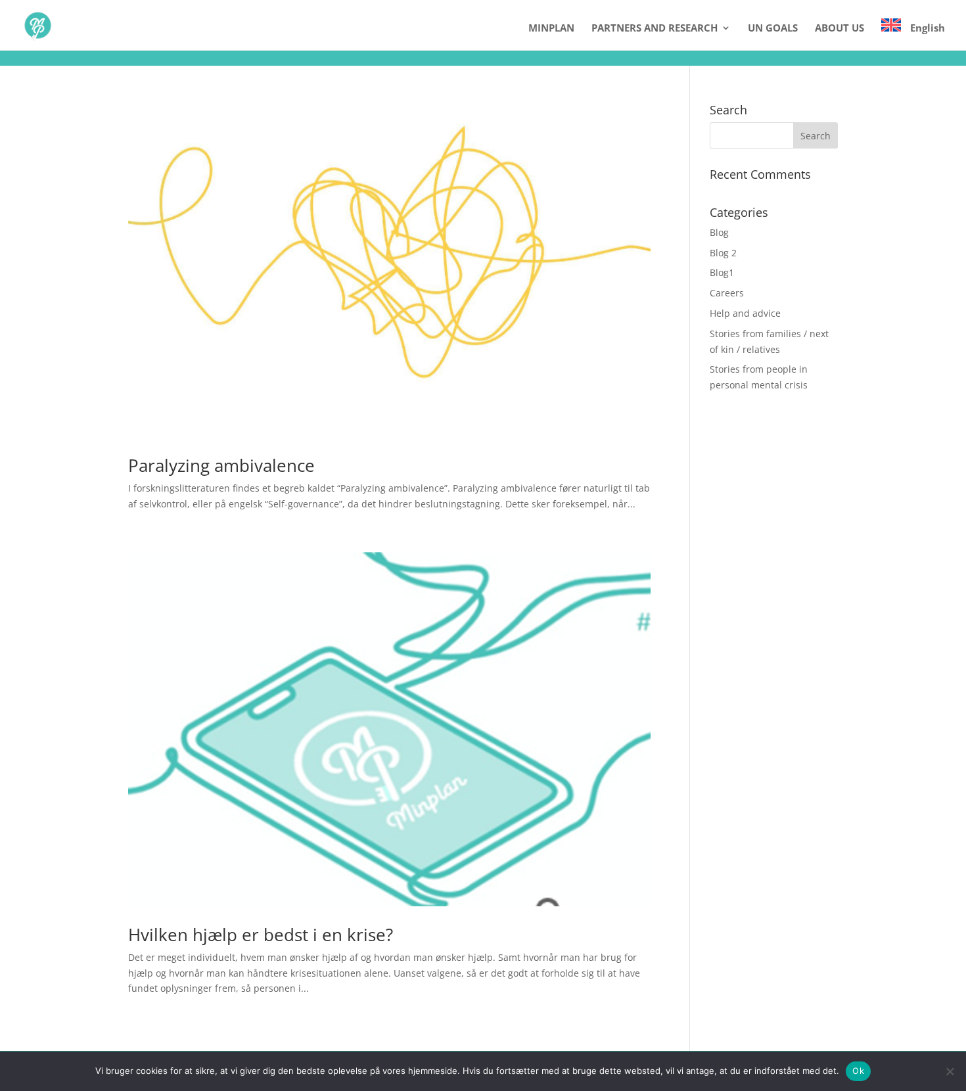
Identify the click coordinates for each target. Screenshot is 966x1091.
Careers (727, 293)
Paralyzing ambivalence (221, 465)
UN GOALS (773, 28)
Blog (719, 232)
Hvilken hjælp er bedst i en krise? (260, 934)
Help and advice (745, 313)
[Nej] (949, 1071)
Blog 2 (723, 252)
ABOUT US (839, 28)
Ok (858, 1070)
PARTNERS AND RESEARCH (654, 28)
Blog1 (722, 272)
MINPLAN (551, 28)
